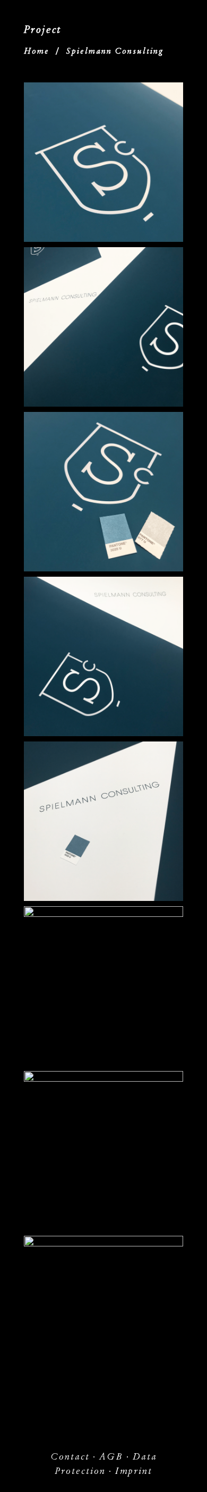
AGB (111, 1456)
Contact (70, 1456)
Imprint (133, 1471)
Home (36, 51)
